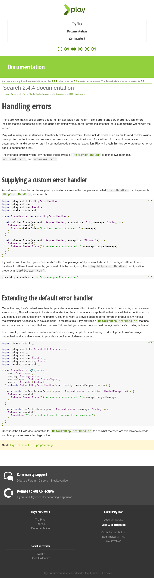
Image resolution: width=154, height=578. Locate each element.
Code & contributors (113, 532)
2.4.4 (54, 81)
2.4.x (76, 81)
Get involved (113, 541)
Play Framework (77, 10)
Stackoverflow (59, 480)
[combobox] (77, 88)
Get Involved (77, 38)
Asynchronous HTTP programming (31, 445)
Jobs (113, 519)
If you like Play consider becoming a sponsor (44, 497)
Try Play (77, 23)
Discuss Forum (26, 480)
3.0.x (143, 81)
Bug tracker (113, 536)
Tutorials (40, 524)
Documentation (77, 31)
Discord (43, 480)
